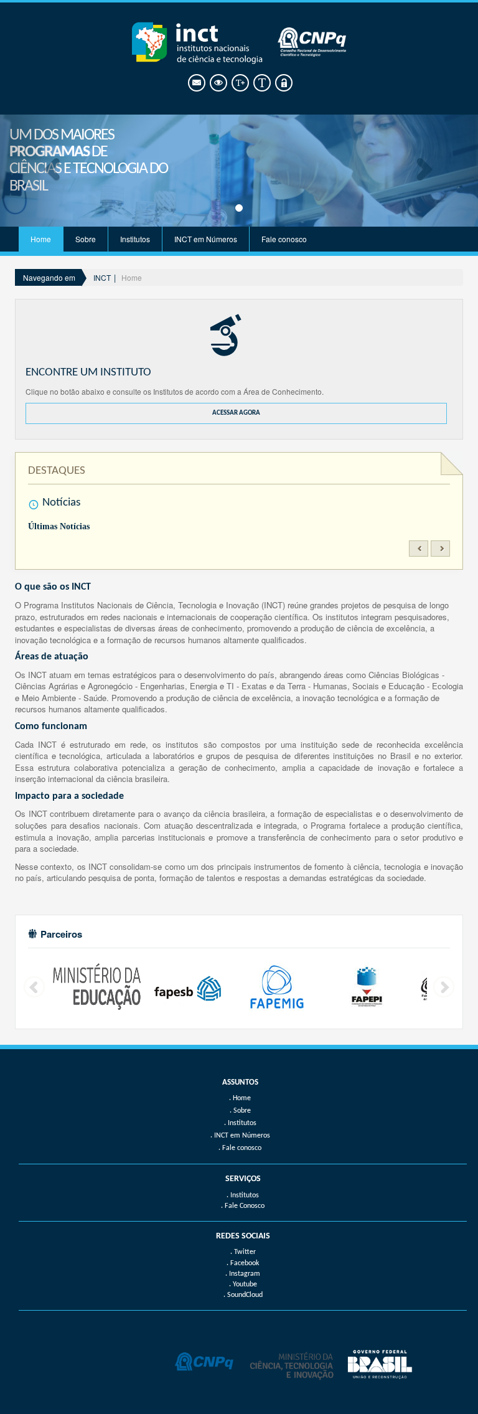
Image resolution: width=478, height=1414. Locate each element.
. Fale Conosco (243, 1206)
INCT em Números (205, 238)
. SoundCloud (243, 1295)
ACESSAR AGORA (236, 413)
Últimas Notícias (59, 526)
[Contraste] (217, 83)
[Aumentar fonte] (239, 83)
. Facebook (243, 1263)
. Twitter (243, 1252)
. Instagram (242, 1274)
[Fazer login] (283, 83)
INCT (102, 277)
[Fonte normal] (261, 83)
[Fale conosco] (195, 83)
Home (40, 238)
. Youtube (243, 1284)
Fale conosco (284, 238)
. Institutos (243, 1195)
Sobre (85, 238)
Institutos (135, 238)
